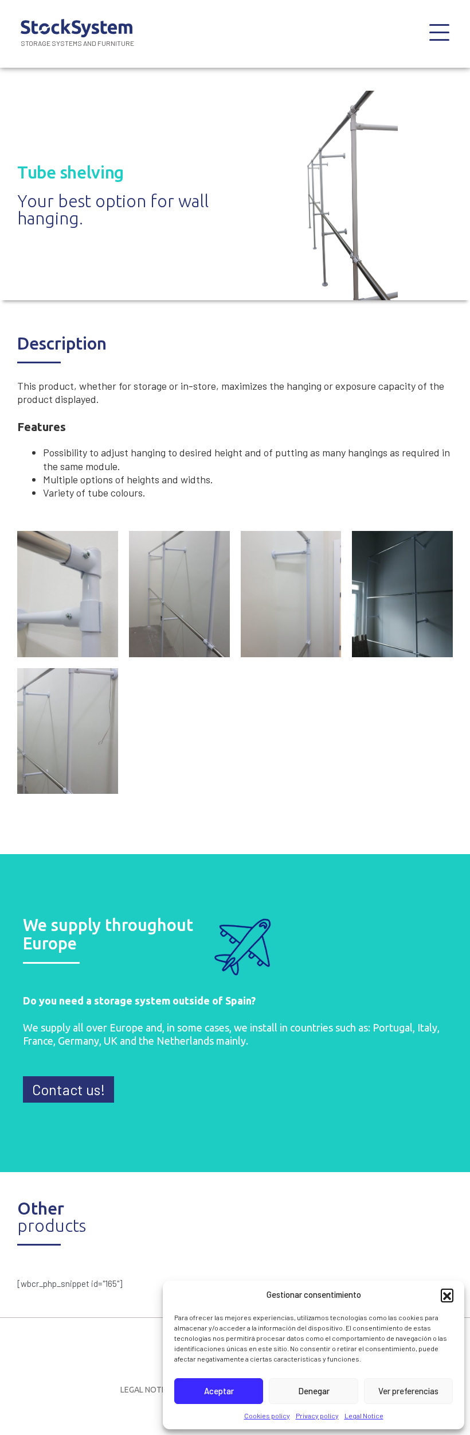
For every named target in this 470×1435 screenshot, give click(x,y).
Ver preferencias (408, 1391)
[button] (447, 1295)
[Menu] (439, 33)
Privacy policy (317, 1415)
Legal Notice (363, 1415)
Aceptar (219, 1391)
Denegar (314, 1391)
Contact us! (68, 1089)
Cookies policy (267, 1415)
